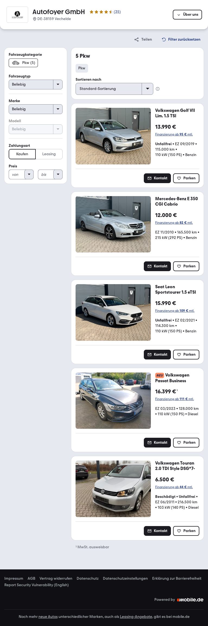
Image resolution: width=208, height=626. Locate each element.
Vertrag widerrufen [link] (56, 578)
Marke (14, 101)
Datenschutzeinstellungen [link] (125, 578)
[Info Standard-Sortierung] (157, 89)
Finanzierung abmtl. (174, 134)
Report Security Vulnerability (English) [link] (36, 585)
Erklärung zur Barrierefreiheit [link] (177, 578)
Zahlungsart (19, 145)
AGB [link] (31, 578)
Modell (15, 121)
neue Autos (48, 616)
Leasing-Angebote (136, 616)
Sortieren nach (88, 79)
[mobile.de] (190, 599)
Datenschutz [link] (88, 578)
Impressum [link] (13, 578)
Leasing (49, 154)
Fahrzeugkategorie (25, 54)
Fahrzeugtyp (20, 76)
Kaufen (22, 154)
